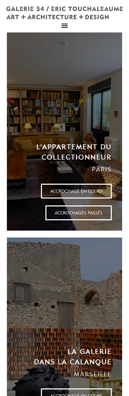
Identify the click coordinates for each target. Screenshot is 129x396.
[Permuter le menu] (64, 25)
